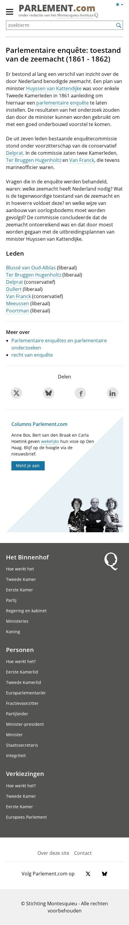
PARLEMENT (57, 8)
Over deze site (53, 853)
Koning (13, 631)
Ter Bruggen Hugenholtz (33, 160)
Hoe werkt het (20, 569)
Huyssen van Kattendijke (54, 88)
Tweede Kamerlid (23, 682)
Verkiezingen (25, 773)
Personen (20, 649)
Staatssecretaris (22, 745)
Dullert (14, 289)
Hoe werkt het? (21, 661)
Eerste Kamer (19, 590)
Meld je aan (28, 465)
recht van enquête (32, 355)
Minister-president (25, 724)
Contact (83, 853)
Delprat (14, 153)
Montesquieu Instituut (75, 15)
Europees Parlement (26, 817)
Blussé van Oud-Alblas (31, 267)
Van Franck (81, 160)
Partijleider (17, 714)
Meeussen (17, 303)
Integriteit (16, 755)
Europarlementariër (26, 693)
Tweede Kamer (21, 579)
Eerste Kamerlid (22, 672)
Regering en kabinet (26, 610)
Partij (11, 600)
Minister (14, 734)
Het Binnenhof (27, 557)
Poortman (17, 310)
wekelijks (50, 441)
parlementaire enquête (62, 102)
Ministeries (17, 621)
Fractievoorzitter (22, 703)
